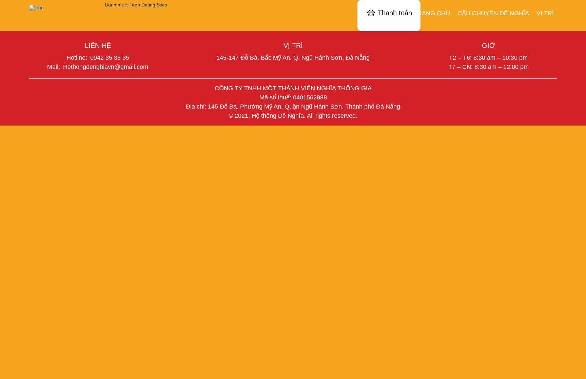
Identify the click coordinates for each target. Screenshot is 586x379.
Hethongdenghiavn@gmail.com (105, 66)
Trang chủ (432, 13)
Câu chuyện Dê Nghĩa (493, 13)
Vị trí (545, 13)
